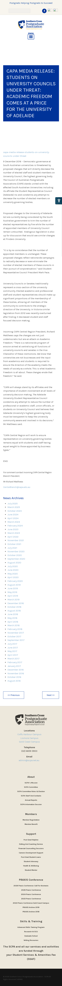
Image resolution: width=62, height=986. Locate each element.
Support (31, 833)
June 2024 (12, 514)
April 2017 (12, 655)
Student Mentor (31, 870)
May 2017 (12, 651)
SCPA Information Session (31, 804)
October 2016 (14, 677)
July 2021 (12, 547)
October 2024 (14, 511)
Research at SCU (31, 932)
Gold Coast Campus (29, 741)
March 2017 (13, 658)
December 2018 (15, 603)
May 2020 (12, 573)
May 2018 (12, 618)
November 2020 (16, 551)
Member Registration (31, 820)
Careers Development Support (31, 853)
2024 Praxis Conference (31, 894)
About (31, 776)
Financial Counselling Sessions (31, 848)
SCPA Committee (31, 787)
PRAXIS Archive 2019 (31, 907)
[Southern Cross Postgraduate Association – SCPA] (31, 24)
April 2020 (13, 577)
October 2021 (14, 544)
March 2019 (13, 599)
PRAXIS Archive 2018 (31, 912)
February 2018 (14, 629)
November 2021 (15, 540)
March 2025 (13, 507)
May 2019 (12, 592)
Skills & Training (31, 921)
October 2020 (14, 555)
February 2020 (15, 581)
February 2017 (14, 662)
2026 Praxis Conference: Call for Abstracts (31, 886)
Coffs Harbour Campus (29, 734)
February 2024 (15, 525)
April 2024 (12, 518)
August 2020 (14, 562)
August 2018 (14, 610)
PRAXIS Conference (31, 879)
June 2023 (12, 529)
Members (31, 814)
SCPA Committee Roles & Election (31, 791)
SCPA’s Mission (31, 783)
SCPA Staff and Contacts (31, 796)
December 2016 (15, 669)
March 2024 (13, 521)
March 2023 (13, 533)
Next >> (51, 695)
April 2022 (12, 536)
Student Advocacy (31, 861)
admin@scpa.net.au (29, 760)
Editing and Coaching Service (31, 844)
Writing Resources (31, 940)
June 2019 (12, 588)
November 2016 (15, 673)
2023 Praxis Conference (31, 899)
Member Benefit (31, 824)
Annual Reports (31, 800)
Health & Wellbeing (31, 866)
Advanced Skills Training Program (31, 927)
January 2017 (14, 666)
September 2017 (16, 640)
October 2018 (14, 607)
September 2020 (16, 558)
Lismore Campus (29, 738)
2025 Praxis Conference (31, 890)
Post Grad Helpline (31, 840)
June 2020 (12, 570)
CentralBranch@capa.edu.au (16, 487)
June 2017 (12, 647)
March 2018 (13, 625)
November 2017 (15, 632)
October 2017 (14, 636)
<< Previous (14, 695)
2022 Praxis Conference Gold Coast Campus (31, 903)
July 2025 (12, 503)
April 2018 (12, 621)
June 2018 (12, 614)
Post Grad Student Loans (31, 857)
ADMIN (19, 979)
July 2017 (12, 643)
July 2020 (12, 566)
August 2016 (14, 680)
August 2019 (14, 584)
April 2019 (12, 595)
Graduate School (31, 936)
